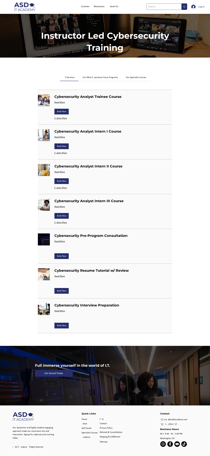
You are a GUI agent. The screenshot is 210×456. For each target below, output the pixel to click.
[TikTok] (184, 444)
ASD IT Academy (20, 447)
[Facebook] (170, 444)
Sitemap (103, 442)
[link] (69, 77)
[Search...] (184, 7)
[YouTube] (177, 444)
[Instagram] (163, 444)
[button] (85, 6)
